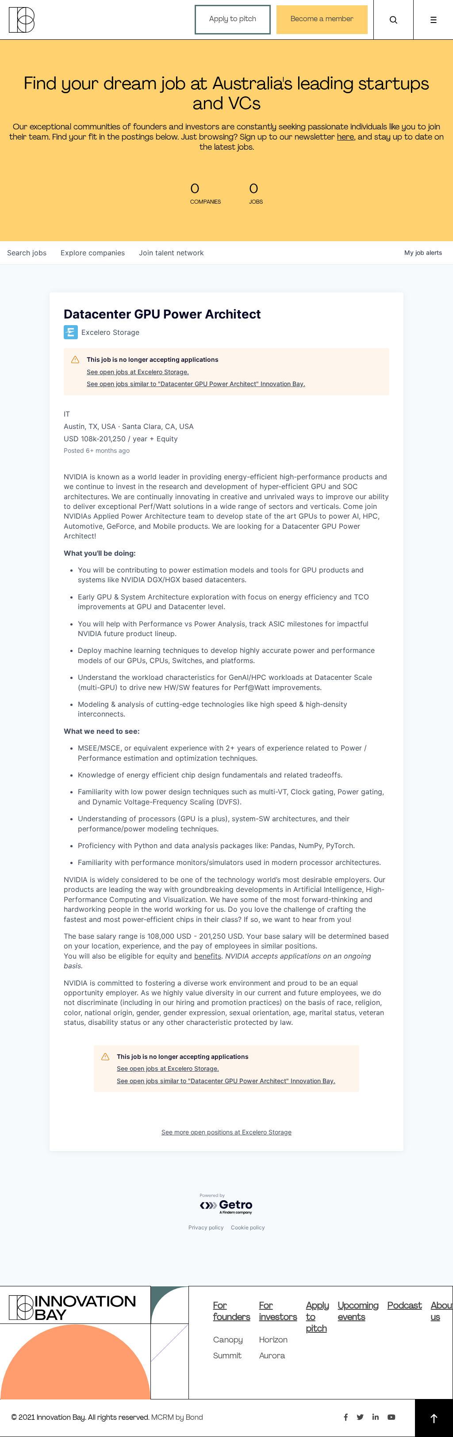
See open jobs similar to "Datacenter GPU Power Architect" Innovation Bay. (196, 383)
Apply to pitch (232, 19)
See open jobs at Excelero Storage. (138, 371)
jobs (26, 252)
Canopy (228, 1341)
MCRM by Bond (177, 1418)
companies (93, 252)
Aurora (272, 1357)
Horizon (273, 1341)
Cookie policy (248, 1227)
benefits (207, 956)
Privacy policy (206, 1227)
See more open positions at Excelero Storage (226, 1132)
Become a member (322, 19)
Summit (227, 1357)
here (345, 137)
